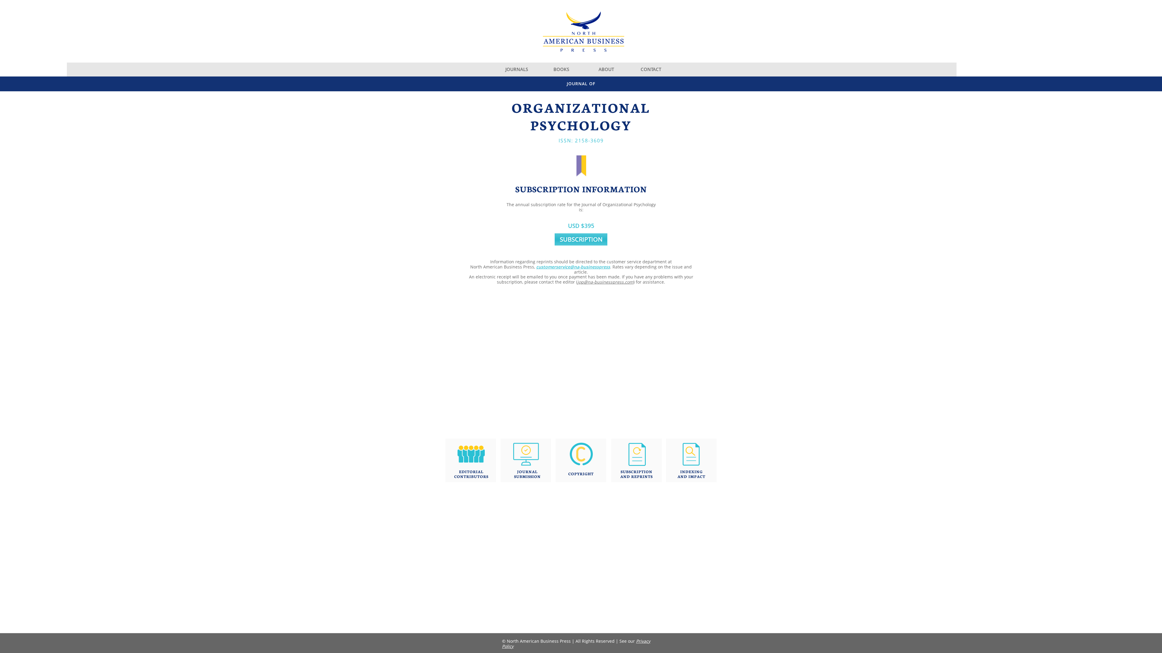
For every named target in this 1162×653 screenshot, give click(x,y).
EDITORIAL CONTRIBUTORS (471, 474)
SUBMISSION (527, 476)
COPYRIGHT (581, 473)
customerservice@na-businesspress (573, 267)
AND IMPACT (691, 476)
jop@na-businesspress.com (605, 282)
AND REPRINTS (636, 476)
